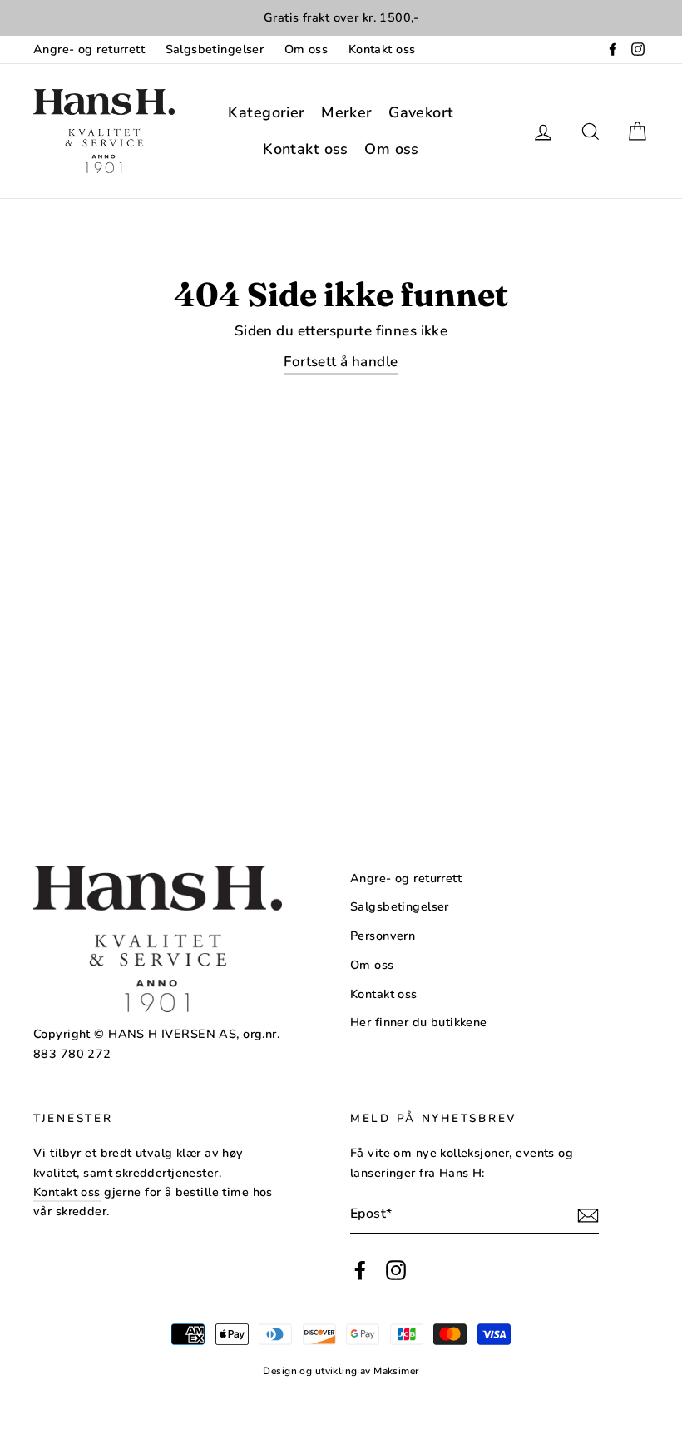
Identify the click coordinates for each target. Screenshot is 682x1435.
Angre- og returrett (89, 49)
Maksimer (395, 1371)
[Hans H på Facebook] (360, 1269)
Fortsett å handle (341, 361)
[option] (341, 17)
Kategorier (266, 112)
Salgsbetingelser (215, 49)
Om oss (306, 49)
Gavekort (420, 112)
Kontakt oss (382, 49)
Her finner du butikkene (418, 1022)
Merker (347, 112)
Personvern (382, 935)
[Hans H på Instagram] (396, 1269)
